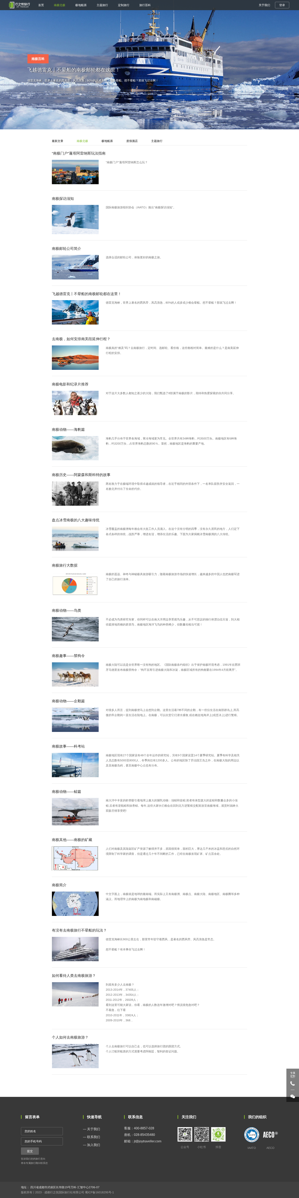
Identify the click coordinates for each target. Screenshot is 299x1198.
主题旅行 (102, 5)
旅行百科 (145, 5)
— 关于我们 (91, 1129)
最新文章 (57, 141)
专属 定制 (292, 1074)
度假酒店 (132, 141)
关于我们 (264, 5)
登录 (282, 5)
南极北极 (59, 5)
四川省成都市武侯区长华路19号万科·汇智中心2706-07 (64, 1187)
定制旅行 (123, 5)
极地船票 (81, 5)
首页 (41, 5)
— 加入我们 (91, 1145)
